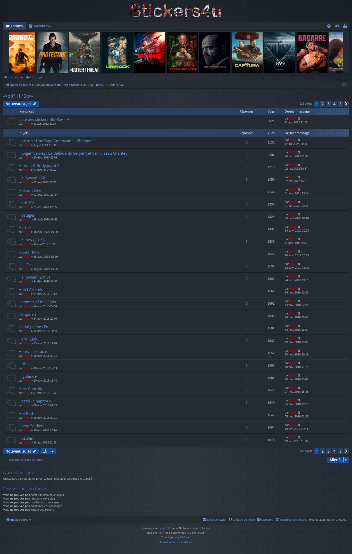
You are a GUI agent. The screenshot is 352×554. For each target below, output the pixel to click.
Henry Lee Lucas (33, 351)
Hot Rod (26, 413)
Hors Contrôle (31, 388)
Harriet (25, 227)
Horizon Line (30, 190)
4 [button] (334, 103)
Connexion (15, 77)
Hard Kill (26, 202)
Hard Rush (28, 339)
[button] (346, 104)
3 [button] (329, 103)
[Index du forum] (176, 11)
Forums (17, 25)
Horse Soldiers (31, 425)
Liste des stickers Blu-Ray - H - (45, 119)
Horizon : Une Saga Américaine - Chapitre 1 (57, 140)
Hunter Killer (30, 252)
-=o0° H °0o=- (18, 96)
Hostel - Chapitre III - (37, 400)
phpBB (164, 528)
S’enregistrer (39, 77)
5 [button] (340, 103)
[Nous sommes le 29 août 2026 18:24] (344, 85)
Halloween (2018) (34, 277)
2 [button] (323, 103)
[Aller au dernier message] (299, 119)
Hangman (27, 314)
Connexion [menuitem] (338, 26)
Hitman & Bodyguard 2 (39, 165)
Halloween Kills (32, 177)
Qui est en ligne (18, 472)
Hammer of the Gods (37, 301)
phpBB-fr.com (183, 537)
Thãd (26, 123)
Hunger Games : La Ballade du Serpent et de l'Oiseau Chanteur (74, 153)
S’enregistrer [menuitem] (346, 26)
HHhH (24, 363)
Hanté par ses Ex (33, 326)
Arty (160, 532)
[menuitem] (329, 26)
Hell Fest (26, 264)
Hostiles (26, 438)
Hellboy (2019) (32, 239)
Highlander (28, 376)
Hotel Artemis (31, 289)
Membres (41, 25)
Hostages (27, 215)
